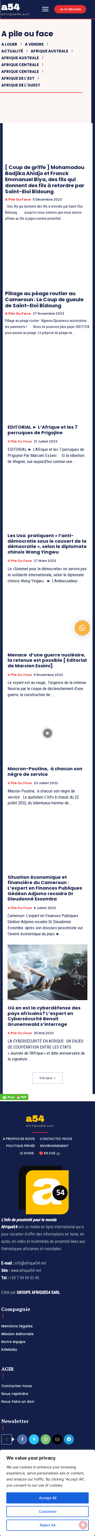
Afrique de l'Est (17, 78)
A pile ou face (18, 200)
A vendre (34, 44)
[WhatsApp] (46, 1439)
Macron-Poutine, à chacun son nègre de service (45, 771)
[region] (47, 1493)
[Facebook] (22, 1439)
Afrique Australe (49, 51)
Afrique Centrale (20, 64)
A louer (9, 44)
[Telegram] (69, 1439)
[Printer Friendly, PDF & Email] (14, 1098)
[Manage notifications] (83, 1525)
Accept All (47, 1498)
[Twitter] (34, 1439)
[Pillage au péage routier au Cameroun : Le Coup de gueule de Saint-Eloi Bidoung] (47, 258)
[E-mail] (57, 1439)
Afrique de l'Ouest (20, 85)
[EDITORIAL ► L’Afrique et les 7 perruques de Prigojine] (47, 392)
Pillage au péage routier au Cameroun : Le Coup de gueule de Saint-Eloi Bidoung (45, 299)
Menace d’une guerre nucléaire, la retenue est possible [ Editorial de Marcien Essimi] (47, 660)
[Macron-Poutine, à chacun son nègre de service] (47, 733)
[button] (82, 628)
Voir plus (45, 1078)
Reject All (47, 1525)
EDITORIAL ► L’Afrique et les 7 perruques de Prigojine (43, 430)
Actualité (12, 51)
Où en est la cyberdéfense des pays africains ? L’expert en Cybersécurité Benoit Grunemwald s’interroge (44, 1016)
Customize (47, 1511)
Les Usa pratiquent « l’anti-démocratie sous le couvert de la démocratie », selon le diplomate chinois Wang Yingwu (47, 543)
